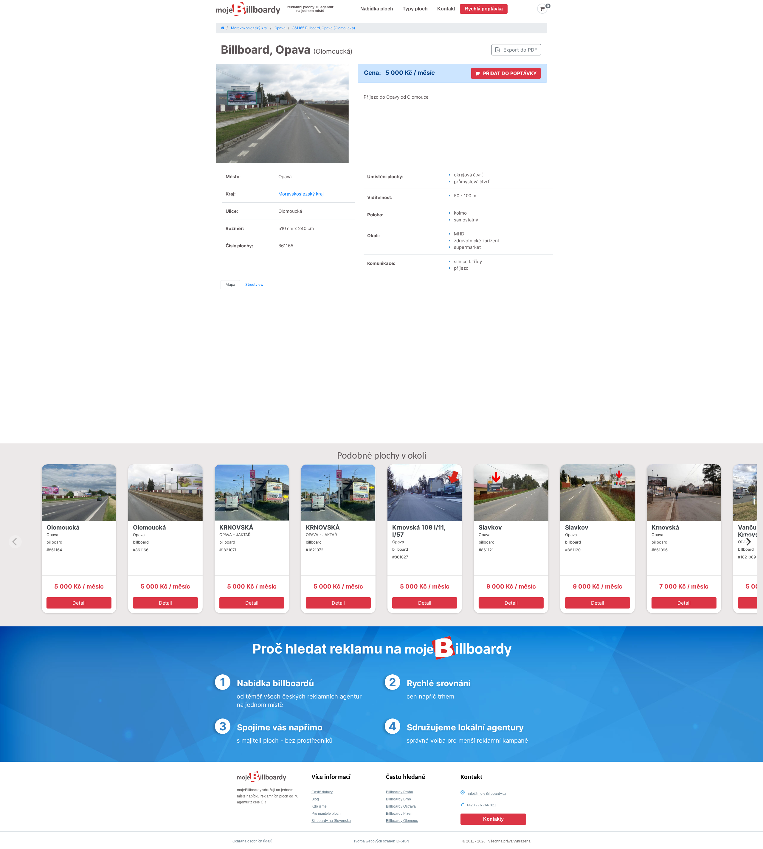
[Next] (747, 541)
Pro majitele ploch (326, 813)
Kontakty (493, 819)
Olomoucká (63, 527)
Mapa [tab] (230, 284)
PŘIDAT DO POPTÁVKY (509, 73)
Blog (315, 799)
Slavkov (490, 527)
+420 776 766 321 (481, 805)
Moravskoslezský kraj (301, 194)
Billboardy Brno (398, 799)
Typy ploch (415, 8)
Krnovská (665, 527)
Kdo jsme (319, 806)
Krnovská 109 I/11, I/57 (418, 531)
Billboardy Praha (399, 792)
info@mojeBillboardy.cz (487, 793)
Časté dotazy (322, 792)
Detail (79, 603)
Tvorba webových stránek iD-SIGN (381, 841)
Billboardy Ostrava (401, 806)
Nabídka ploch (376, 8)
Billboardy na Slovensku (331, 821)
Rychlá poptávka (484, 8)
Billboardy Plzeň (399, 813)
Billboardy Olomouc (402, 821)
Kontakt (446, 8)
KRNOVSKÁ (236, 527)
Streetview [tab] (254, 284)
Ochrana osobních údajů (252, 841)
